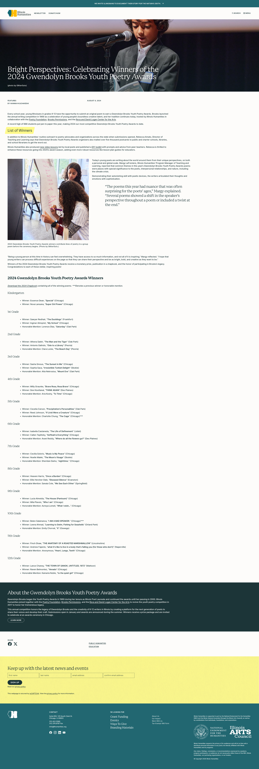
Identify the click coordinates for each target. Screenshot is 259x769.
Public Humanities (97, 643)
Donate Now (54, 13)
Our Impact (156, 719)
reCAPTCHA (34, 693)
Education (94, 647)
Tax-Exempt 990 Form (160, 723)
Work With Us (157, 721)
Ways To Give (118, 724)
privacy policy (20, 687)
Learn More (16, 620)
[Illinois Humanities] (19, 13)
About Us (155, 716)
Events (114, 720)
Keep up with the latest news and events (48, 668)
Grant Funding (119, 716)
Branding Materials (121, 727)
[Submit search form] (232, 13)
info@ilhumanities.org (57, 727)
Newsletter (39, 13)
